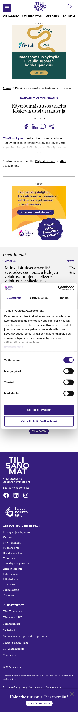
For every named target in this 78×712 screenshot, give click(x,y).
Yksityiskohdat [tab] (39, 297)
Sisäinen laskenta (12, 569)
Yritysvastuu (10, 584)
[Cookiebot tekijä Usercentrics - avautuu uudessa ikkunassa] (58, 287)
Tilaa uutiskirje (11, 624)
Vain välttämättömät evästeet (39, 421)
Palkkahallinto (11, 548)
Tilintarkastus (11, 590)
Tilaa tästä (39, 430)
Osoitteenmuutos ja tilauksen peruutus (25, 636)
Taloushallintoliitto (13, 649)
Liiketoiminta (10, 574)
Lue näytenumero (39, 703)
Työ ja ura (9, 595)
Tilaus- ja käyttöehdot (15, 643)
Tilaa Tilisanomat (13, 611)
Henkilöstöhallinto (13, 553)
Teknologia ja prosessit (16, 563)
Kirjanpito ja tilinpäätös (22, 16)
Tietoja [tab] (64, 297)
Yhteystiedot (10, 655)
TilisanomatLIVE (12, 617)
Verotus (52, 16)
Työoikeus (9, 558)
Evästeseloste (13, 346)
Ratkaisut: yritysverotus (39, 98)
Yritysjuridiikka (12, 543)
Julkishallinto (10, 579)
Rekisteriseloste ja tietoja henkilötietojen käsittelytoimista (32, 687)
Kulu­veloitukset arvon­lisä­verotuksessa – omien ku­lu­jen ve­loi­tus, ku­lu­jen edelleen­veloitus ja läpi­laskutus (31, 274)
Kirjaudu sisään (45, 161)
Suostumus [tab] (14, 297)
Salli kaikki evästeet (39, 409)
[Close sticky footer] (72, 695)
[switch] (68, 371)
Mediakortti (10, 630)
